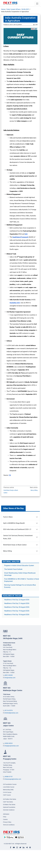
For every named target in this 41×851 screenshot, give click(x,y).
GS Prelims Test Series (9, 799)
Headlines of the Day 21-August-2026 (16, 603)
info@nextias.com (10, 677)
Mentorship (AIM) (8, 789)
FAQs (4, 817)
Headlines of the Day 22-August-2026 (16, 600)
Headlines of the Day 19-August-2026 (16, 611)
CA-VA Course (7, 792)
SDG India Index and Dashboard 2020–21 (17, 529)
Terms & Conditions (8, 825)
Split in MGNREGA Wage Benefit (14, 523)
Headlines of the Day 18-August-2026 (16, 614)
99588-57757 (9, 776)
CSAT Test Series (8, 802)
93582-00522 (9, 743)
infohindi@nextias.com (11, 713)
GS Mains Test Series (9, 804)
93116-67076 (9, 710)
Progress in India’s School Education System (19, 565)
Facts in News (8, 517)
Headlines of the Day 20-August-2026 (16, 607)
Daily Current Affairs (13, 9)
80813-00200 (9, 675)
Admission (6, 814)
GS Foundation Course (9, 784)
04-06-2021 (25, 9)
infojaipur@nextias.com (12, 746)
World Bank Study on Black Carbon (11, 491)
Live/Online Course (8, 787)
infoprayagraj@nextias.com (13, 779)
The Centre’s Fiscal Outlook (13, 569)
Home (3, 9)
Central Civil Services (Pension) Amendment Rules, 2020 (18, 537)
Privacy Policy (7, 822)
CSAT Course (7, 795)
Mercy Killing (34, 490)
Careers (5, 819)
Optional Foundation (9, 807)
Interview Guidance (8, 810)
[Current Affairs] (10, 3)
